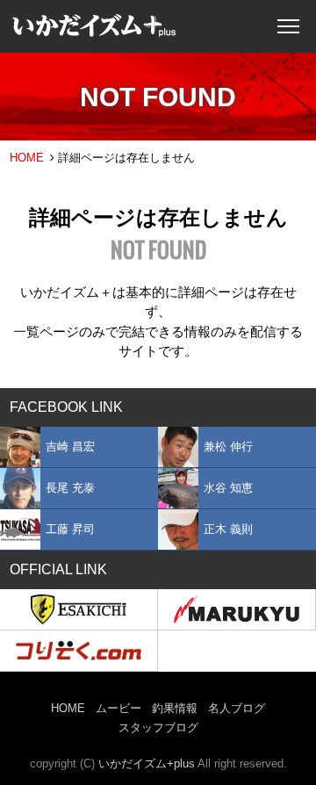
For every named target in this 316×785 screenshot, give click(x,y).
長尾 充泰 (70, 487)
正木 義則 (228, 529)
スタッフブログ (158, 727)
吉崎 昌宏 (70, 446)
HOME (27, 157)
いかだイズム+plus (146, 763)
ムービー (118, 708)
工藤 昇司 (70, 529)
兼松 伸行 (228, 446)
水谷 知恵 (228, 487)
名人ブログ (236, 708)
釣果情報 (175, 708)
